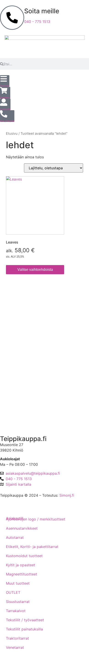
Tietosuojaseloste (19, 336)
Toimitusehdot (16, 310)
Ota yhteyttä (14, 399)
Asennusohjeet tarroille (23, 362)
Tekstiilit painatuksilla (24, 629)
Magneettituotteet (21, 574)
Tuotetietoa (14, 375)
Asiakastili (12, 423)
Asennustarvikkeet (22, 528)
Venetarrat (15, 647)
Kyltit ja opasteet (20, 565)
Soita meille (41, 11)
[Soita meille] (12, 17)
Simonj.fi (66, 495)
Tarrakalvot (16, 610)
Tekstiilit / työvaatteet (25, 620)
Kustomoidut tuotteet (24, 555)
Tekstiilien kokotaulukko (24, 349)
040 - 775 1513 (37, 21)
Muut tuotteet (18, 583)
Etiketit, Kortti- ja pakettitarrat (32, 546)
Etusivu (12, 133)
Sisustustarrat (18, 601)
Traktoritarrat (17, 638)
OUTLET (13, 592)
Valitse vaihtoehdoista (35, 269)
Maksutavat (14, 323)
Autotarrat (15, 537)
